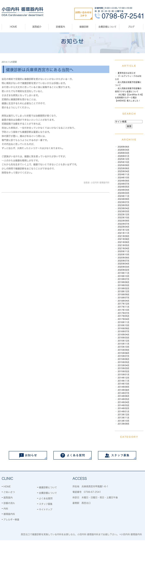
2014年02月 (123, 408)
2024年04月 (123, 190)
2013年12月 (123, 415)
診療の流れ (9, 503)
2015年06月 (123, 359)
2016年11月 (123, 322)
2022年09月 (123, 221)
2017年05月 (123, 316)
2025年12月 (123, 159)
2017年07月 (123, 313)
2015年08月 (123, 353)
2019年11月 (123, 273)
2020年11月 (123, 251)
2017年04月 (123, 319)
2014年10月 (123, 384)
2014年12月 (123, 378)
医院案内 (8, 497)
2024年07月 (123, 184)
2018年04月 (123, 301)
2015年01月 (123, 375)
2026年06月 (123, 147)
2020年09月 (123, 258)
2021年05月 (123, 245)
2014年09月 (123, 387)
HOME (13, 27)
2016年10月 (123, 325)
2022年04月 (123, 227)
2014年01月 (123, 411)
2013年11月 (123, 418)
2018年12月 (123, 291)
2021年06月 (123, 242)
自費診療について (107, 27)
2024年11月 (123, 174)
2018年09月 (123, 295)
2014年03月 (123, 405)
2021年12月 (123, 230)
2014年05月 (123, 399)
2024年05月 (123, 187)
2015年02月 (123, 371)
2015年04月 (123, 365)
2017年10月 (123, 310)
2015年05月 (123, 362)
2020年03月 (123, 267)
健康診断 (84, 27)
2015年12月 (123, 341)
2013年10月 (123, 421)
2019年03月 (123, 285)
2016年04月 (123, 335)
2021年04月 (123, 248)
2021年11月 (123, 233)
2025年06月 (123, 168)
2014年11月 (123, 381)
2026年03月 (123, 153)
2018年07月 (123, 298)
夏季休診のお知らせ (127, 73)
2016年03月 (123, 338)
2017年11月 (123, 307)
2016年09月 (123, 328)
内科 (6, 508)
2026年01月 (123, 156)
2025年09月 (123, 165)
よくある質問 (46, 498)
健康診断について (48, 487)
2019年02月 (123, 288)
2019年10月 (123, 276)
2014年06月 (123, 396)
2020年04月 (123, 264)
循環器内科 (9, 514)
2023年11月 (123, 196)
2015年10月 (123, 347)
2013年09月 (123, 424)
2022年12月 (123, 214)
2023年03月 (123, 211)
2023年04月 (123, 208)
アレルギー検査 (11, 519)
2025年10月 (123, 162)
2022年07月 (123, 224)
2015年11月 (123, 344)
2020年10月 (123, 255)
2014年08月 (123, 390)
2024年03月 (123, 193)
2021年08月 (123, 239)
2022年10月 (123, 218)
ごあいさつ (9, 492)
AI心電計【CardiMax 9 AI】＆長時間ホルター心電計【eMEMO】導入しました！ (129, 98)
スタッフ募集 (45, 504)
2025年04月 (123, 171)
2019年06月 (123, 282)
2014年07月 (123, 393)
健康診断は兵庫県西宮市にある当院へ (39, 70)
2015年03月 (123, 368)
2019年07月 (123, 279)
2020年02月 (123, 270)
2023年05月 (123, 205)
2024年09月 (123, 181)
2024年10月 (123, 178)
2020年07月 (123, 261)
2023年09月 (123, 199)
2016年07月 (123, 331)
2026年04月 (123, 150)
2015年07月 (123, 356)
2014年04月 (123, 402)
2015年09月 (123, 350)
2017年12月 (123, 304)
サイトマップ (45, 509)
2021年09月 (123, 236)
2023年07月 (123, 202)
